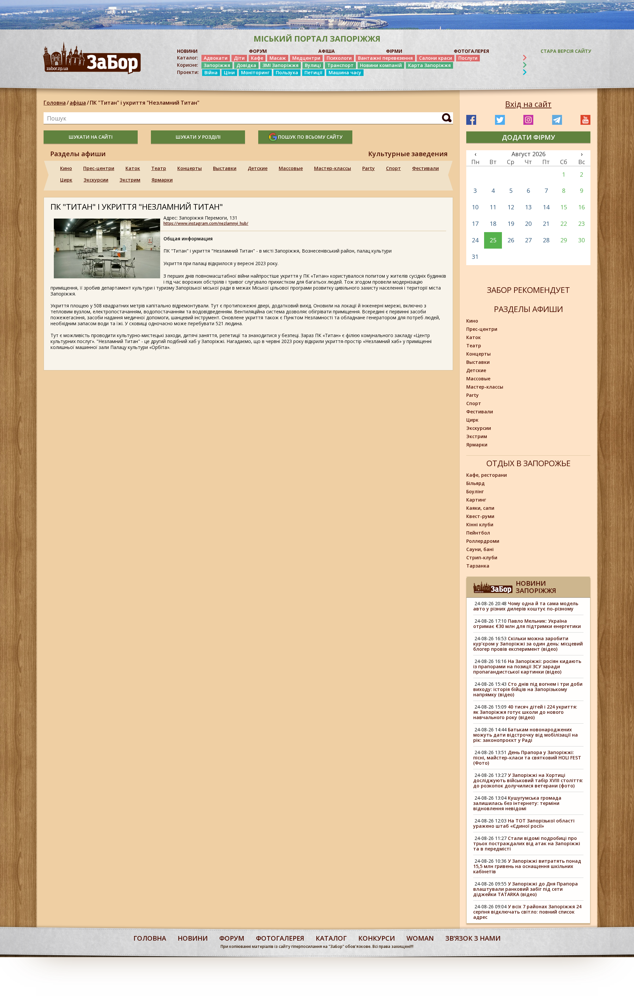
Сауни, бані (480, 549)
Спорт (393, 168)
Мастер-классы (332, 168)
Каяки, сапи (480, 508)
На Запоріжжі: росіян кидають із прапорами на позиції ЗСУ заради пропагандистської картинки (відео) (527, 666)
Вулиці (313, 65)
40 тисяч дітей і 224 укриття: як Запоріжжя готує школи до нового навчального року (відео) (525, 712)
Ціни (229, 72)
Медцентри (306, 58)
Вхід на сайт (528, 104)
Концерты (189, 168)
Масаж (277, 58)
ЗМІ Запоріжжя (281, 65)
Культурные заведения (408, 153)
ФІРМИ (394, 51)
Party (368, 168)
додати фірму (528, 137)
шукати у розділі (198, 137)
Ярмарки (162, 180)
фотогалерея (280, 938)
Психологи (339, 58)
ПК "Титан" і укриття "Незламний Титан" (144, 103)
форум (231, 938)
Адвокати (216, 58)
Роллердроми (482, 541)
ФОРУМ (258, 51)
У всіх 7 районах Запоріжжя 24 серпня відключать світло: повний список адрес (527, 911)
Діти (239, 58)
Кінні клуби (479, 524)
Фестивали (425, 168)
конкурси (376, 938)
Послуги (467, 58)
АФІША (326, 51)
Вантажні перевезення (385, 58)
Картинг (476, 500)
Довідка (246, 65)
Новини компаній (381, 65)
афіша (78, 103)
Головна (55, 103)
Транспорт (340, 65)
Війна (211, 72)
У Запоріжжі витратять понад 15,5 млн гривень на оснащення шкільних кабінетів (527, 866)
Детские (257, 168)
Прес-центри (98, 168)
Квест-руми (480, 516)
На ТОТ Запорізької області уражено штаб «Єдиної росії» (524, 823)
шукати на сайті (91, 137)
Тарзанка (477, 566)
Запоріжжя (217, 65)
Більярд (475, 483)
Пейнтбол (478, 533)
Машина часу (345, 72)
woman (420, 938)
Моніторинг (255, 72)
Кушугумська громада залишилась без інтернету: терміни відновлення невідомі (517, 803)
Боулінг (475, 491)
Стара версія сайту (566, 51)
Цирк (66, 180)
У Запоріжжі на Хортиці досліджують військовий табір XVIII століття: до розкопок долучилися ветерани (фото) (528, 780)
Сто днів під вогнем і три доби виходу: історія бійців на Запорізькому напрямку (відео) (527, 689)
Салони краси (435, 58)
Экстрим (130, 180)
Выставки (224, 168)
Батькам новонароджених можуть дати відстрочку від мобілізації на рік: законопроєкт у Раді (525, 734)
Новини (193, 938)
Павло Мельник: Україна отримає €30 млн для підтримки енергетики (527, 623)
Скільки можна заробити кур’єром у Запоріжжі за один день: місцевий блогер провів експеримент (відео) (528, 643)
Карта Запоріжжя (429, 65)
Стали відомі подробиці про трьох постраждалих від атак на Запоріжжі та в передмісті (526, 843)
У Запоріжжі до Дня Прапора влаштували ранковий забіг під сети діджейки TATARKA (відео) (525, 889)
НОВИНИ (187, 51)
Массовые (291, 168)
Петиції (313, 72)
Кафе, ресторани (486, 475)
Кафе (257, 58)
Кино (66, 168)
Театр (158, 168)
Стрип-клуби (481, 557)
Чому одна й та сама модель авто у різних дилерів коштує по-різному (525, 606)
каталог (331, 938)
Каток (132, 168)
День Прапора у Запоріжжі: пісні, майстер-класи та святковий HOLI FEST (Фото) (527, 757)
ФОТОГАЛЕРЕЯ (471, 51)
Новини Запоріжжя (536, 587)
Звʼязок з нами (473, 938)
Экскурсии (96, 180)
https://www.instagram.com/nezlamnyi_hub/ (205, 223)
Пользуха (287, 72)
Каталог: (187, 57)
